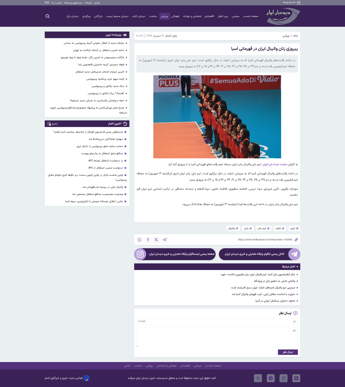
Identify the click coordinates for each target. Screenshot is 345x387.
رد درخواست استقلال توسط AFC (105, 161)
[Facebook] (148, 240)
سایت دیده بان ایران (275, 164)
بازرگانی (98, 16)
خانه (295, 36)
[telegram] (271, 378)
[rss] (296, 378)
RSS (47, 3)
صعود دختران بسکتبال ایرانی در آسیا (275, 301)
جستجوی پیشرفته (73, 3)
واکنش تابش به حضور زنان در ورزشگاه (274, 281)
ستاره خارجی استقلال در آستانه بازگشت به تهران (99, 50)
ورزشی (165, 16)
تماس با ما (57, 3)
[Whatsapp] (140, 240)
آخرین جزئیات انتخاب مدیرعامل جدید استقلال (100, 72)
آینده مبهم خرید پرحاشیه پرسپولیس (105, 79)
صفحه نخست (250, 16)
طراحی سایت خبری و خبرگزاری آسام (64, 378)
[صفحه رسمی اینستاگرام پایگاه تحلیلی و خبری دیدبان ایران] (140, 254)
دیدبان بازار (72, 16)
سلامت (153, 16)
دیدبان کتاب (139, 16)
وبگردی (87, 16)
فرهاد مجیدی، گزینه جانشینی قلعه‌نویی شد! (101, 64)
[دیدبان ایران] (282, 16)
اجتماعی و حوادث (192, 16)
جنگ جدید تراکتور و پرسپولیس (108, 86)
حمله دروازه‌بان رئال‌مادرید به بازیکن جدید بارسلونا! (97, 100)
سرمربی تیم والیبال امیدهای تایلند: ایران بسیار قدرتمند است (263, 288)
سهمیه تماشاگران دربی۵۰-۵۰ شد (106, 139)
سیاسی (236, 16)
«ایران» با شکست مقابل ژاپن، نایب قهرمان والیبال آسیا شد (263, 294)
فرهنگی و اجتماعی (167, 366)
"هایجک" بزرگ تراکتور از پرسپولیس (106, 93)
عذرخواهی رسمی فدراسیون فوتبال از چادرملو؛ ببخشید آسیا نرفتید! (88, 132)
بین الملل (223, 16)
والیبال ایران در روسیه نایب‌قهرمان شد (102, 187)
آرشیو (97, 3)
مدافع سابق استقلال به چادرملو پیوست (102, 153)
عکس (127, 366)
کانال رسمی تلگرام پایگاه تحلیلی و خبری (254, 254)
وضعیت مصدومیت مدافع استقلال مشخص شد (97, 194)
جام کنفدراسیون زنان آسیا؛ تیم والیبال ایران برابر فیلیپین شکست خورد (258, 274)
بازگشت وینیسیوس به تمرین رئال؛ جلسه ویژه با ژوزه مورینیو (93, 57)
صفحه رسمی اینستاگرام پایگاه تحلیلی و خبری (181, 254)
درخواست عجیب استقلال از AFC (105, 168)
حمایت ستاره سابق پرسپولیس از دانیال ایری (100, 146)
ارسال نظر (288, 352)
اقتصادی (210, 16)
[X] (156, 240)
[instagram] (284, 378)
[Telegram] (165, 240)
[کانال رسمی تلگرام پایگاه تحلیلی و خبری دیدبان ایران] (294, 254)
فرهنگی (176, 16)
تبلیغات (88, 3)
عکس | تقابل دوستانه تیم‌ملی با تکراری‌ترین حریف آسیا (94, 201)
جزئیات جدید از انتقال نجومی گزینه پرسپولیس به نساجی (94, 43)
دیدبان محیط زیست (117, 16)
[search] (48, 16)
